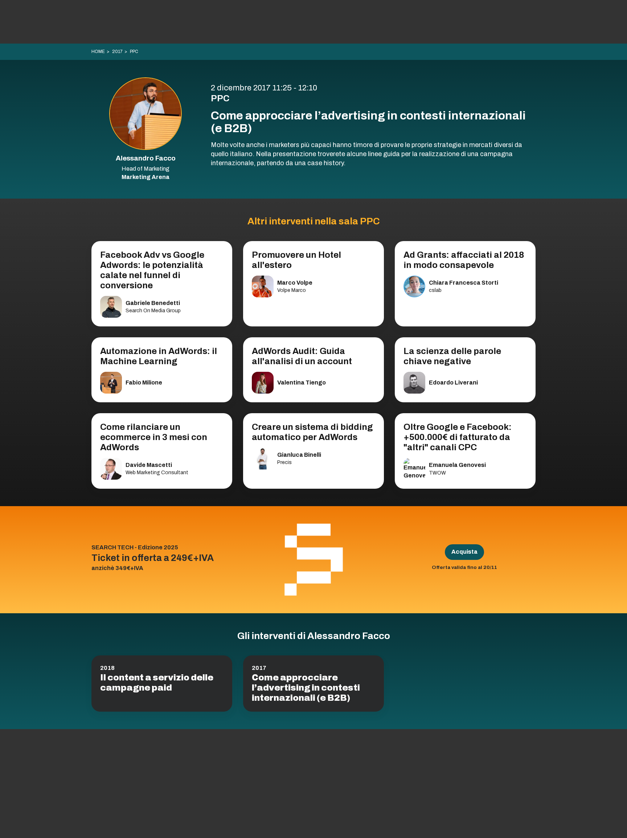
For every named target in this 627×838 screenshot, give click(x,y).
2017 (117, 51)
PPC (134, 51)
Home (98, 51)
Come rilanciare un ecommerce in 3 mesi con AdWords (153, 437)
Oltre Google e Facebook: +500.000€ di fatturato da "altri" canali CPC (457, 437)
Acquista (464, 552)
